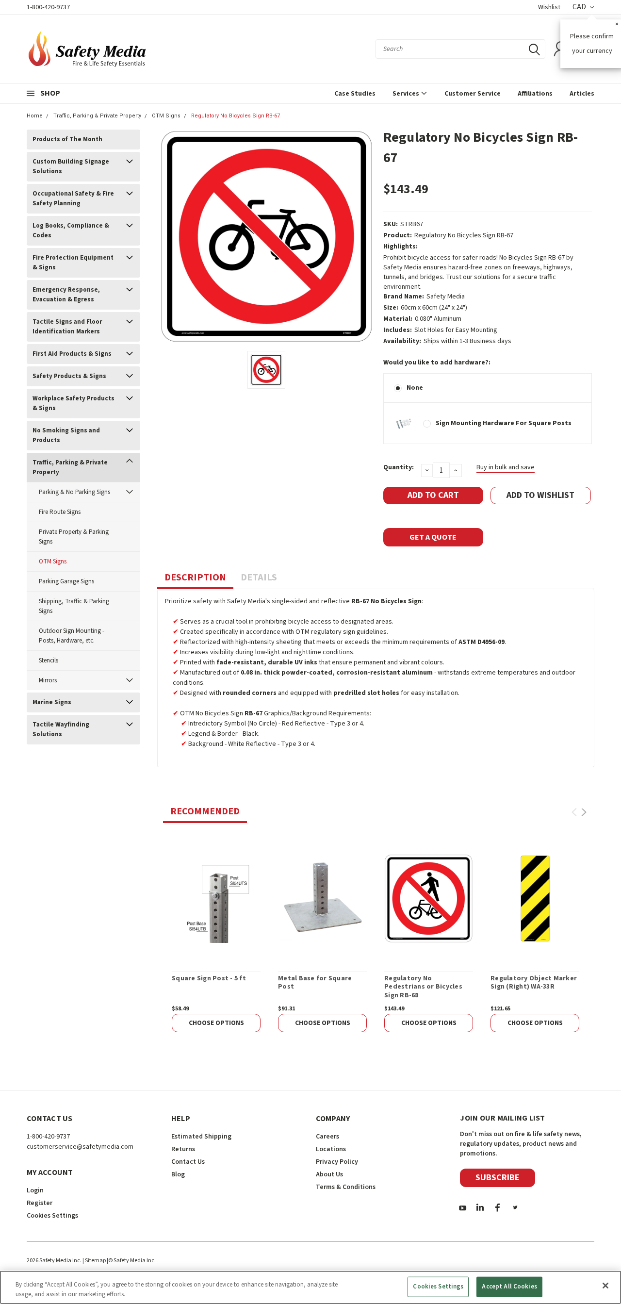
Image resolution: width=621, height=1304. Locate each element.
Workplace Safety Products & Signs (73, 403)
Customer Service (472, 94)
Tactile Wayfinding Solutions (61, 729)
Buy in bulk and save (505, 467)
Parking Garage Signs (66, 581)
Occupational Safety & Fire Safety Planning (73, 198)
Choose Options (216, 1023)
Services (406, 94)
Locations (331, 1149)
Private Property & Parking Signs (74, 537)
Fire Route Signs (60, 512)
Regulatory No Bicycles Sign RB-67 (235, 116)
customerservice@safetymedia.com (80, 1147)
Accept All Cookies (509, 1286)
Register (39, 1203)
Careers (327, 1136)
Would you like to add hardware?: (436, 362)
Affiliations (535, 94)
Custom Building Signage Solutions (71, 166)
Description (195, 577)
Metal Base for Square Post (315, 982)
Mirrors (48, 680)
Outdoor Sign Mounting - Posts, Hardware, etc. (71, 636)
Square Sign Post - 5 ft (209, 978)
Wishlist (549, 7)
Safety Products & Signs (69, 376)
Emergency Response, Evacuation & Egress (66, 294)
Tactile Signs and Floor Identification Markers (67, 326)
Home (35, 116)
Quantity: (398, 467)
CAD (580, 7)
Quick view (216, 898)
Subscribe (497, 1178)
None (415, 388)
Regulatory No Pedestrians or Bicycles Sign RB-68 (423, 987)
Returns (183, 1149)
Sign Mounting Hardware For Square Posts (504, 423)
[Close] (605, 1285)
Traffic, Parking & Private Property (97, 116)
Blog (178, 1174)
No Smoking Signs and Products (66, 435)
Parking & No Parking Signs (74, 492)
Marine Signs (52, 702)
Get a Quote (433, 537)
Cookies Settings (438, 1286)
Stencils (48, 660)
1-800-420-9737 (48, 7)
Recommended (205, 811)
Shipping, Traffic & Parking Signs (74, 606)
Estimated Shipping (201, 1136)
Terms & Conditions (346, 1187)
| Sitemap (94, 1260)
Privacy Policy (337, 1162)
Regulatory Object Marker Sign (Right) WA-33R (533, 982)
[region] (310, 1287)
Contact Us (188, 1162)
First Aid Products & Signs (72, 353)
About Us (329, 1174)
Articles (582, 94)
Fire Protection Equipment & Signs (73, 262)
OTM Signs (166, 116)
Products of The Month (67, 139)
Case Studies (355, 94)
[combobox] (460, 49)
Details (259, 577)
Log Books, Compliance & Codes (71, 230)
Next (584, 812)
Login (35, 1190)
